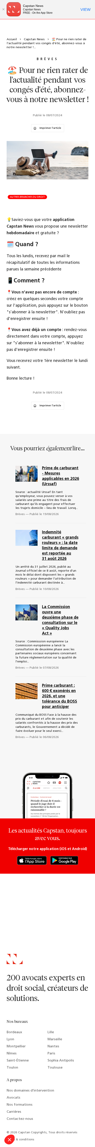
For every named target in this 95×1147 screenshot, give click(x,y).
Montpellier (16, 1046)
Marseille (55, 1039)
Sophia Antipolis (61, 1060)
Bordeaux (14, 1032)
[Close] (3, 9)
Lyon (10, 1039)
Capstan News (34, 39)
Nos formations (19, 1105)
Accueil (12, 39)
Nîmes (12, 1053)
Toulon (12, 1067)
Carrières (14, 1112)
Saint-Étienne (18, 1060)
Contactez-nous (20, 1119)
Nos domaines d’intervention (30, 1090)
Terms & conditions (20, 1139)
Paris (51, 1053)
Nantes (53, 1046)
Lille (51, 1032)
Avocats (13, 1097)
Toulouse (55, 1067)
